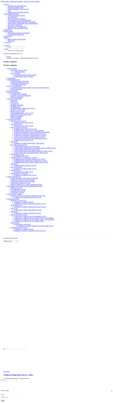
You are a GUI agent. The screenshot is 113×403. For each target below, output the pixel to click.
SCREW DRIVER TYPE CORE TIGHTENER (24, 178)
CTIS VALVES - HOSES (14, 194)
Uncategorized (11, 78)
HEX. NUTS (14, 102)
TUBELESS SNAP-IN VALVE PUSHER (23, 181)
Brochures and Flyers (17, 39)
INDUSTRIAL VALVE (17, 154)
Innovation (8, 31)
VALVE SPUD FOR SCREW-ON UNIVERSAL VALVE (30, 138)
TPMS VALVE (15, 223)
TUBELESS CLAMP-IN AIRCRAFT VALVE (27, 213)
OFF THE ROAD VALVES (19, 145)
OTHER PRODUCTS (13, 80)
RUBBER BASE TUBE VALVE (23, 122)
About (6, 4)
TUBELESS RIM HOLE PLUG (20, 83)
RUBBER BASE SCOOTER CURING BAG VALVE (29, 159)
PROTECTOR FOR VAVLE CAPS (21, 114)
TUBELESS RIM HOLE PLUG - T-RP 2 (18, 375)
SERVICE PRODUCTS (14, 176)
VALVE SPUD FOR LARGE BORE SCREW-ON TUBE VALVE (33, 151)
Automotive (12, 17)
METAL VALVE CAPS (17, 111)
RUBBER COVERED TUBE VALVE (25, 168)
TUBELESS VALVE (13, 199)
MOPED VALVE (16, 170)
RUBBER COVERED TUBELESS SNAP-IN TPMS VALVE (35, 226)
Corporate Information (17, 6)
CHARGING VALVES (17, 192)
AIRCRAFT (14, 164)
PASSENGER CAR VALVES (19, 173)
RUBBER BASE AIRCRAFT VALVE (25, 165)
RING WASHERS (16, 118)
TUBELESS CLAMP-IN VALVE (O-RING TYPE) (29, 221)
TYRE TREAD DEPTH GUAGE (20, 183)
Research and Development (19, 33)
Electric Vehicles (15, 25)
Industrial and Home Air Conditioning (23, 23)
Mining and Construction (18, 28)
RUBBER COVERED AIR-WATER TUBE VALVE (29, 143)
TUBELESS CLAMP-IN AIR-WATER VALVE (27, 210)
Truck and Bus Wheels (17, 19)
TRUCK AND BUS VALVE (19, 127)
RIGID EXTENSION (17, 97)
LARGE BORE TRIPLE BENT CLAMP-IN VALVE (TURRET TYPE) (35, 148)
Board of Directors (15, 7)
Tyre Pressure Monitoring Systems (21, 22)
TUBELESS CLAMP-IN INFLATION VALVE (27, 197)
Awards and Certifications (18, 12)
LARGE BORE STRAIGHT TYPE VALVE (27, 146)
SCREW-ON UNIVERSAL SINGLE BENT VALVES (29, 134)
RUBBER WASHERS (17, 105)
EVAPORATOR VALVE (18, 191)
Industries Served (11, 14)
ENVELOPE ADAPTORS (18, 84)
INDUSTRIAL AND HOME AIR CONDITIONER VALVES (24, 186)
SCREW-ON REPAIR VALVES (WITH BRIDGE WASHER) (32, 132)
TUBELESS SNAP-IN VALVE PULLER (23, 180)
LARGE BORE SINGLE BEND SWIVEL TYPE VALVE (31, 153)
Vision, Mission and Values (18, 9)
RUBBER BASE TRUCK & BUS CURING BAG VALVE (31, 162)
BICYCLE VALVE (16, 167)
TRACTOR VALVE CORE (19, 70)
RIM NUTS (14, 100)
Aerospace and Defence (17, 26)
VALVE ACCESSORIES (14, 99)
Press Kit (11, 41)
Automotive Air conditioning (19, 20)
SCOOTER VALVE (16, 124)
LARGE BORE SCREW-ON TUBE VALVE (27, 149)
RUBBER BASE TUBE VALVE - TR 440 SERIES (29, 130)
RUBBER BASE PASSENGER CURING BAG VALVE (30, 161)
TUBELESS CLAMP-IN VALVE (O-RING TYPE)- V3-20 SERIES (33, 218)
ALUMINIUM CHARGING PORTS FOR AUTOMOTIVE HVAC (30, 87)
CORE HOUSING (19, 72)
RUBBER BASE (15, 107)
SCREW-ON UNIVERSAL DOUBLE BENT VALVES (30, 135)
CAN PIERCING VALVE (18, 189)
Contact (7, 42)
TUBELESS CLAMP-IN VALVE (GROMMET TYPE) (30, 216)
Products (8, 30)
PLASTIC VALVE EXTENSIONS (21, 95)
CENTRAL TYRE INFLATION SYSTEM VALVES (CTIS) (28, 196)
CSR (9, 11)
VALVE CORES (12, 68)
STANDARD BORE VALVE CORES (25, 75)
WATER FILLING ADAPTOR (19, 81)
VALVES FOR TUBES (14, 119)
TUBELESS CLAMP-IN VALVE (24, 202)
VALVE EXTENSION (13, 92)
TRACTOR (14, 141)
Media (6, 38)
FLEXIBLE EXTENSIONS (19, 94)
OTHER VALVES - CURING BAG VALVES (24, 157)
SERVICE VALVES (16, 188)
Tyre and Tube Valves (16, 15)
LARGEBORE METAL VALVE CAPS (22, 113)
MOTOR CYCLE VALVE (18, 121)
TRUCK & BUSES (16, 89)
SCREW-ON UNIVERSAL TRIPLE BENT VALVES (29, 137)
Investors (8, 36)
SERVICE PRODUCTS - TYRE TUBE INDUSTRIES (26, 184)
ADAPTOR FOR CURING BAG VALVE (23, 108)
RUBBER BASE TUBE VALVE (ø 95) (25, 129)
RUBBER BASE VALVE (21, 156)
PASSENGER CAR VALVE (22, 224)
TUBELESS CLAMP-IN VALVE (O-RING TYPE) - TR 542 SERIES (34, 219)
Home (9, 56)
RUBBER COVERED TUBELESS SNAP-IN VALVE (30, 203)
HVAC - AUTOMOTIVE (14, 86)
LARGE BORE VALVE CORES (23, 76)
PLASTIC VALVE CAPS (18, 110)
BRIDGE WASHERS (17, 116)
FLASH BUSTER (12, 91)
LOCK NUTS (15, 103)
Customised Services (16, 34)
